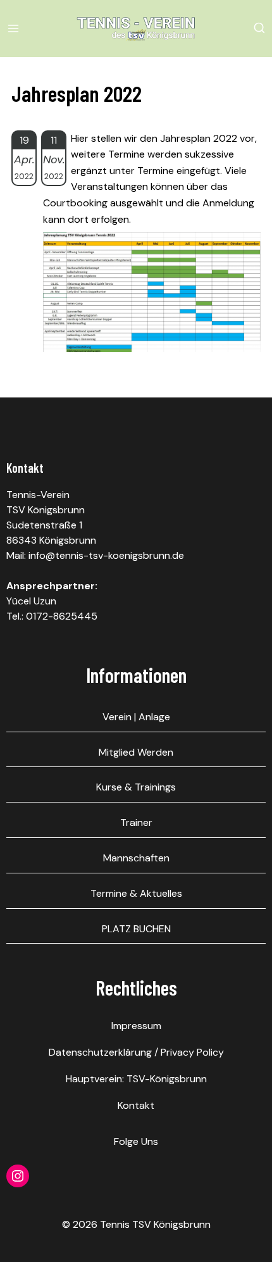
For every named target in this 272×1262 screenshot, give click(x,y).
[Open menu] (15, 28)
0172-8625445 (61, 616)
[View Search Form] (259, 28)
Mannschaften (136, 858)
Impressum (136, 1025)
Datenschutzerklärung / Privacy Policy (136, 1052)
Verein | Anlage (136, 716)
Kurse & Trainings (136, 787)
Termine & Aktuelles (136, 893)
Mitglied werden (136, 752)
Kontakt (136, 1105)
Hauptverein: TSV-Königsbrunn (136, 1078)
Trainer (136, 822)
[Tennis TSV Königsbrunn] (136, 28)
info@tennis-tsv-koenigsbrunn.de (106, 555)
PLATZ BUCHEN (136, 928)
